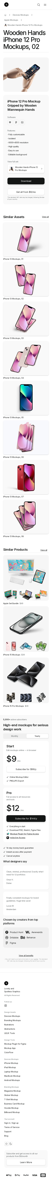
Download (26, 181)
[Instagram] (5, 1005)
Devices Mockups (21, 15)
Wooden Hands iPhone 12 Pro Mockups (24, 25)
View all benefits (26, 955)
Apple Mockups (11, 20)
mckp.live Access (17, 837)
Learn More (26, 1162)
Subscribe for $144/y (26, 818)
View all (45, 217)
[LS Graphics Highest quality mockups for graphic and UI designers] (6, 4)
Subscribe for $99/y (26, 769)
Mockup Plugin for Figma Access (24, 834)
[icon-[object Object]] (38, 4)
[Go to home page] (5, 15)
